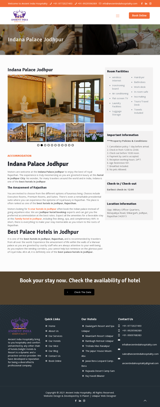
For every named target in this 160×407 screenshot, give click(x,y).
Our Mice (53, 345)
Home (52, 325)
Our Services (55, 335)
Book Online (139, 15)
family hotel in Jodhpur (28, 218)
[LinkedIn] (146, 3)
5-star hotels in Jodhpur (42, 208)
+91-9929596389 (87, 3)
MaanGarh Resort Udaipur (99, 335)
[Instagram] (150, 3)
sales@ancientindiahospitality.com (140, 353)
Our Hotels (55, 340)
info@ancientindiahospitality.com (119, 3)
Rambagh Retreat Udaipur (99, 340)
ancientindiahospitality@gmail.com (140, 363)
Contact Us (54, 355)
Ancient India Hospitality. (79, 392)
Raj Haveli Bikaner (95, 375)
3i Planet (84, 395)
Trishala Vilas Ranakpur (97, 345)
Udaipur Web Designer (104, 395)
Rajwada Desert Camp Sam (100, 370)
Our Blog (53, 350)
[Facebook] (142, 3)
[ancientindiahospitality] (19, 15)
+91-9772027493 (62, 3)
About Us (54, 330)
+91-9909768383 (132, 335)
